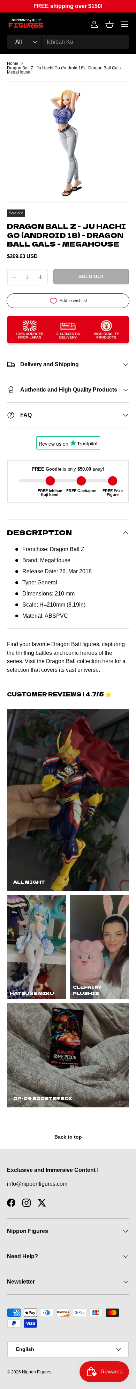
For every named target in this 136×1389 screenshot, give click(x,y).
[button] (109, 24)
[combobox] (68, 42)
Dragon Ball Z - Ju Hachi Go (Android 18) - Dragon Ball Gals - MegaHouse (65, 70)
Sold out (91, 276)
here (107, 661)
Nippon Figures (36, 1372)
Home (12, 63)
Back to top (68, 1137)
